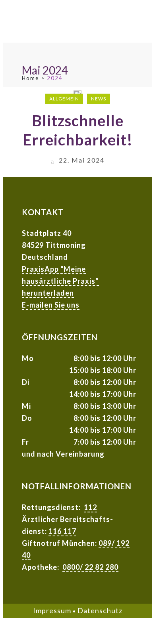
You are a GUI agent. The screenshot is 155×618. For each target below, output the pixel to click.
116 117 (62, 531)
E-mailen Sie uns (50, 304)
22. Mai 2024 (81, 160)
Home (30, 78)
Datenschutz (100, 610)
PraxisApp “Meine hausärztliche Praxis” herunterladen (60, 281)
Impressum (52, 610)
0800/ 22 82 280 (90, 567)
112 (90, 507)
